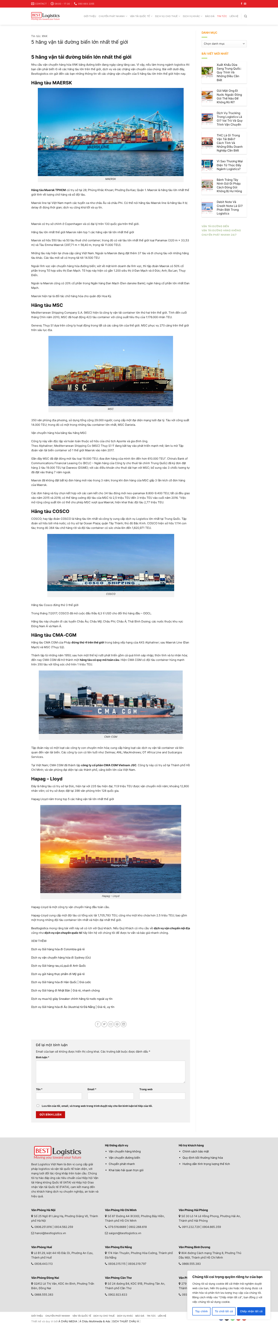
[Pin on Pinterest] (117, 1024)
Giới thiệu (90, 16)
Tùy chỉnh (201, 1311)
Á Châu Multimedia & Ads (94, 1321)
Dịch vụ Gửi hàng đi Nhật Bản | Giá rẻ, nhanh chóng (65, 990)
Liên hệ (234, 16)
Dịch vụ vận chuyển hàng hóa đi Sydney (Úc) (61, 957)
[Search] (245, 16)
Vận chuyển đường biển (124, 1157)
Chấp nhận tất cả (251, 1311)
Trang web (146, 1089)
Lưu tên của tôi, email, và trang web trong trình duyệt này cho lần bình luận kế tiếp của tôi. (97, 1105)
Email (92, 1089)
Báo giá (210, 16)
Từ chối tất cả (224, 1311)
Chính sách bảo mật (195, 1151)
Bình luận (42, 1057)
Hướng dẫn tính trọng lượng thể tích (206, 1164)
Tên (39, 1089)
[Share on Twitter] (104, 1024)
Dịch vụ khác (191, 16)
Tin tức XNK (39, 36)
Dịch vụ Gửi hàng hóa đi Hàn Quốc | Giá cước (61, 982)
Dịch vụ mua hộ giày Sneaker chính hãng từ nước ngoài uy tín (72, 999)
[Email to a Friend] (111, 1024)
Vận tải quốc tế (140, 16)
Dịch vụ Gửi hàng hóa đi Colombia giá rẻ (58, 949)
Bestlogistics (39, 928)
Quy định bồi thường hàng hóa (202, 1157)
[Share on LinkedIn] (124, 1024)
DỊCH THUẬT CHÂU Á (125, 1321)
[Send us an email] (245, 4)
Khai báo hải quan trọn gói (126, 1170)
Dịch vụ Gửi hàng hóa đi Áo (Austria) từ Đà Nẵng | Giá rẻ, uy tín (72, 1007)
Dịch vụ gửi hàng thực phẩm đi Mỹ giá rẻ (58, 974)
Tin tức (222, 16)
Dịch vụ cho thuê (166, 16)
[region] (228, 1295)
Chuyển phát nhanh (112, 16)
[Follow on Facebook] (242, 4)
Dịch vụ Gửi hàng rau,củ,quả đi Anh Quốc (58, 965)
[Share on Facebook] (98, 1024)
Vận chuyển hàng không (125, 1151)
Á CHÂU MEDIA (67, 1321)
